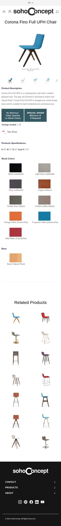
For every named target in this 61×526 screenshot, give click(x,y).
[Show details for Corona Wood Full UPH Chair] (45, 315)
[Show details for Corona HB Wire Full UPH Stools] (45, 378)
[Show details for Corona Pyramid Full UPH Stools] (15, 420)
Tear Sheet (12, 132)
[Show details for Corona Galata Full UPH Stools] (45, 420)
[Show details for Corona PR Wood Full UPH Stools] (45, 399)
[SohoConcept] (30, 471)
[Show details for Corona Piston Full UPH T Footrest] (45, 441)
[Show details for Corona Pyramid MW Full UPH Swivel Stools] (15, 441)
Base (4, 248)
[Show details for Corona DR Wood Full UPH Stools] (15, 378)
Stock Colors (8, 158)
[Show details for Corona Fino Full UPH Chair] (15, 315)
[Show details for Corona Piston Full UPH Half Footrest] (15, 336)
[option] (30, 51)
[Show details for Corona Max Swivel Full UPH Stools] (15, 399)
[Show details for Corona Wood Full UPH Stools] (15, 357)
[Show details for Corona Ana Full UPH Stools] (45, 357)
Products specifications (13, 143)
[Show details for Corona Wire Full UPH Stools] (45, 336)
